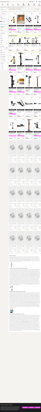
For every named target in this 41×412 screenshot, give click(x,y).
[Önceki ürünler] (9, 44)
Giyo (10, 11)
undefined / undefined (4, 11)
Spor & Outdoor (5, 7)
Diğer (23, 11)
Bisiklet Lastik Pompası (20, 7)
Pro (16, 11)
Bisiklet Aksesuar (15, 7)
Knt (26, 11)
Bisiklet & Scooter (10, 7)
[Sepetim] (36, 1)
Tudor (13, 11)
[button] (21, 24)
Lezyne (20, 11)
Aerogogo (34, 11)
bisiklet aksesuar (38, 329)
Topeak (30, 11)
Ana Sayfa (1, 7)
